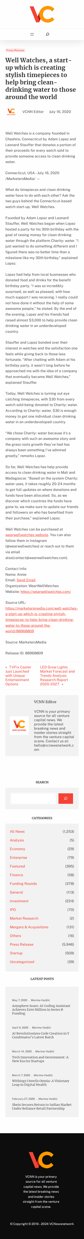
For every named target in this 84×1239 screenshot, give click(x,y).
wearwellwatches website (26, 535)
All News (17, 831)
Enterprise (18, 857)
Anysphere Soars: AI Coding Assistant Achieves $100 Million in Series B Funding (41, 1009)
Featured (17, 866)
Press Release (15, 50)
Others (15, 936)
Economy (17, 849)
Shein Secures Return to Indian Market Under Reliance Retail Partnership (42, 1106)
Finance (16, 875)
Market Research (24, 918)
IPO (13, 910)
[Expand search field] (47, 34)
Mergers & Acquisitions (29, 927)
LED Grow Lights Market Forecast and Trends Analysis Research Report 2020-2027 (57, 675)
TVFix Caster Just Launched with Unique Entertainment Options (18, 675)
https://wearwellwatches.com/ (46, 592)
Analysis (17, 840)
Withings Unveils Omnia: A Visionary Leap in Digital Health (40, 1083)
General (16, 892)
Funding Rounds (23, 884)
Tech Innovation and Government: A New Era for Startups (40, 1059)
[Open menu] (32, 34)
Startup (16, 953)
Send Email (26, 580)
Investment (19, 901)
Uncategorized (22, 962)
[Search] (65, 798)
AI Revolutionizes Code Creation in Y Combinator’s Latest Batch (40, 1035)
